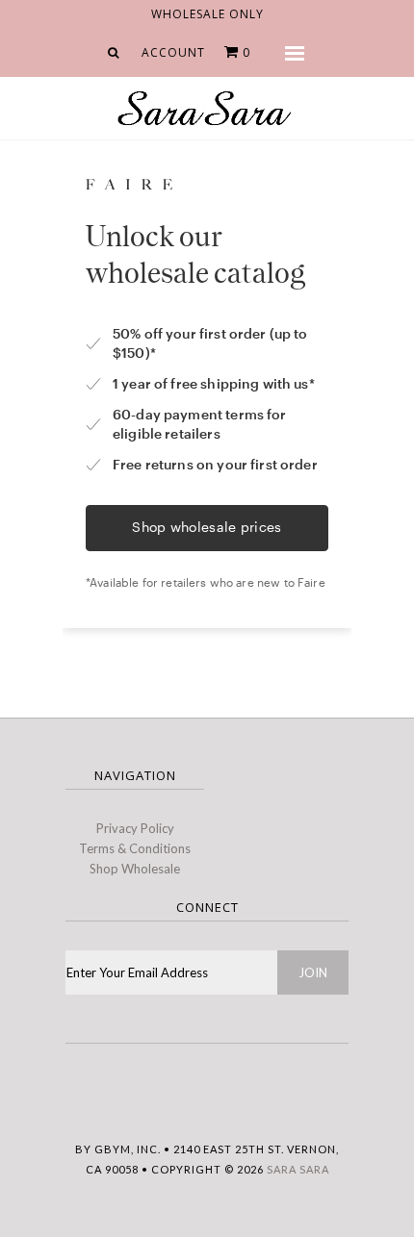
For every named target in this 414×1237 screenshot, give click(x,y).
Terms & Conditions (135, 848)
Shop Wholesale (135, 868)
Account (173, 52)
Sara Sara (298, 1169)
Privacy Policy (135, 828)
